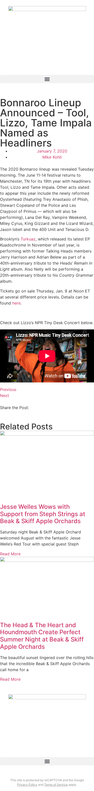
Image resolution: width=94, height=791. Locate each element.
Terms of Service (56, 784)
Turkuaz (28, 238)
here (16, 303)
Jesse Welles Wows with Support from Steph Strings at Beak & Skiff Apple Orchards (42, 514)
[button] (47, 79)
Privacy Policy (27, 784)
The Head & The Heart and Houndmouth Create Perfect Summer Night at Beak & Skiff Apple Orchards (42, 635)
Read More (10, 553)
